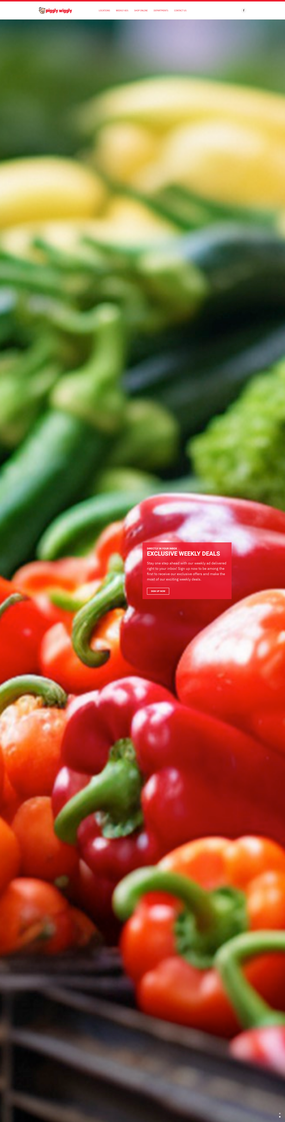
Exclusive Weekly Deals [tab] (280, 1113)
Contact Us (180, 10)
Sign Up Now (158, 591)
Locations (104, 10)
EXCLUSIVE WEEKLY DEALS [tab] (280, 1117)
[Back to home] (55, 10)
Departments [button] (161, 10)
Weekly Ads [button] (122, 10)
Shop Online (141, 10)
